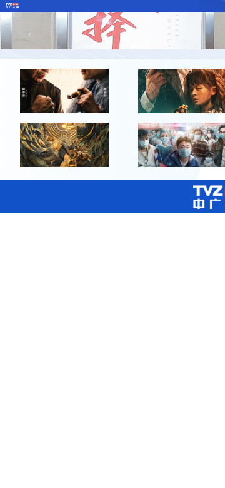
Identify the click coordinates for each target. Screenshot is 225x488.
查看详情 (64, 109)
